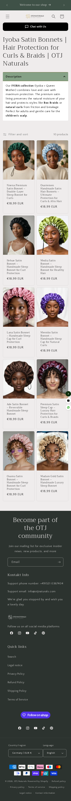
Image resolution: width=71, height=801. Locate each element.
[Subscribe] (59, 562)
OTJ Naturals (21, 781)
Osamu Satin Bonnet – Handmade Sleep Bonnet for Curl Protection (17, 483)
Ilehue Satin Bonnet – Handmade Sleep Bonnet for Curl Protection (17, 267)
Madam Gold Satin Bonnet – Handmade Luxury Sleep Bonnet (52, 481)
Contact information (45, 793)
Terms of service (36, 787)
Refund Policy (16, 682)
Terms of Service (18, 699)
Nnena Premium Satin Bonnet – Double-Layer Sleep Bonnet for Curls (17, 192)
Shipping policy (57, 787)
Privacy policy (17, 787)
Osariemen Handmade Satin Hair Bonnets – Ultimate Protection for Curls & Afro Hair (51, 193)
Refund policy (59, 781)
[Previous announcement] (7, 5)
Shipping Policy (17, 690)
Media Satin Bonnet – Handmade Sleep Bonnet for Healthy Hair (52, 267)
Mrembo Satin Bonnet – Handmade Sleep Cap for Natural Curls (51, 339)
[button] (7, 16)
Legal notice (15, 665)
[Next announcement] (64, 5)
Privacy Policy (16, 673)
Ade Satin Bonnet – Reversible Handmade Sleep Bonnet (17, 409)
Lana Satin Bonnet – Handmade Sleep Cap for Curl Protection (18, 337)
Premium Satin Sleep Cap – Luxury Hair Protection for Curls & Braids (50, 411)
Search (12, 656)
